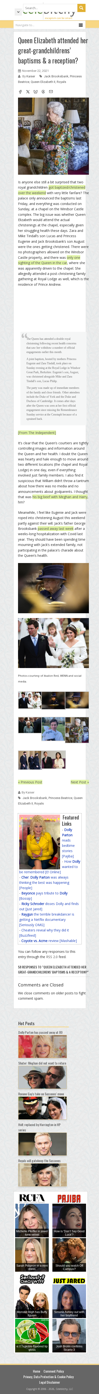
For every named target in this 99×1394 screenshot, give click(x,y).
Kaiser (31, 76)
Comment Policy (53, 1371)
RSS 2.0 (52, 956)
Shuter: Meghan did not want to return (42, 1063)
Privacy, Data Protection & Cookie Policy (48, 1376)
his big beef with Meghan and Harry (59, 497)
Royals (61, 82)
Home (36, 1371)
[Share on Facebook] (20, 92)
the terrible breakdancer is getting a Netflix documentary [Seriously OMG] (46, 919)
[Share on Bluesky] (35, 92)
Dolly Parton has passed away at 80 (40, 1032)
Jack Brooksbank (56, 76)
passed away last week (56, 528)
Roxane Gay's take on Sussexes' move (41, 1093)
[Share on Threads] (43, 92)
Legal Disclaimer (49, 1382)
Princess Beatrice (60, 798)
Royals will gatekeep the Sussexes (39, 1160)
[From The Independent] (37, 432)
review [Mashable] (49, 940)
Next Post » (80, 782)
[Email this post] (51, 92)
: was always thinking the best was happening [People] (44, 882)
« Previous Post (30, 782)
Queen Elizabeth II (43, 82)
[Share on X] (28, 92)
